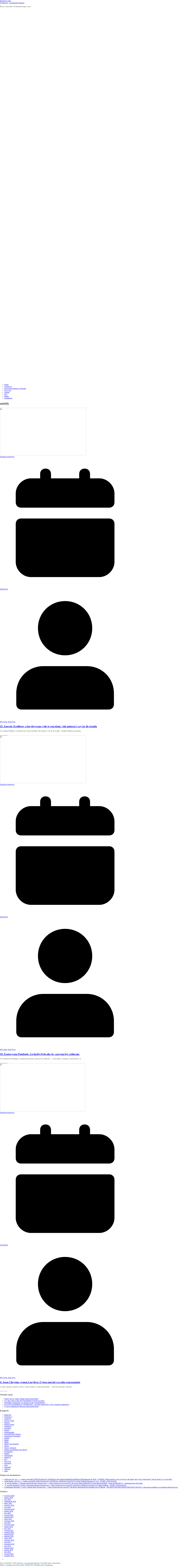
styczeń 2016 (8, 1554)
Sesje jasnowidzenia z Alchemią (15, 388)
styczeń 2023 (8, 1530)
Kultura (6, 392)
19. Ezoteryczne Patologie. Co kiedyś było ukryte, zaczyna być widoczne (39, 1054)
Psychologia (8, 1452)
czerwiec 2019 (9, 1540)
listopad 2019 (8, 1536)
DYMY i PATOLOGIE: (108, 1481)
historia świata (9, 1424)
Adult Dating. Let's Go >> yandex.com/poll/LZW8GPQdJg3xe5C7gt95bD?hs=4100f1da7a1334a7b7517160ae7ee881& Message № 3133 (51, 1481)
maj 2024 (7, 1507)
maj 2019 (7, 1542)
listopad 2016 (8, 1548)
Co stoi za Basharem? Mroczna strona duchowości (21, 1406)
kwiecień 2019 (9, 1544)
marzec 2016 (8, 1550)
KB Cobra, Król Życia (7, 722)
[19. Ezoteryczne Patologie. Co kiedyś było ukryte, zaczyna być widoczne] (43, 782)
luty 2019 (7, 1546)
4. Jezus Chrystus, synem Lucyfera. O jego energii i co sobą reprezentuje (40, 1382)
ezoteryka (11, 457)
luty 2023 (7, 1529)
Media (6, 396)
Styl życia (7, 390)
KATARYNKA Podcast (12, 1434)
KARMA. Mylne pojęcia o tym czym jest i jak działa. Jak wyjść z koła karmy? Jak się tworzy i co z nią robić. (135, 1479)
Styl (5, 394)
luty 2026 (7, 1499)
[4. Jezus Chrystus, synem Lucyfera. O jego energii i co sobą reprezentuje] (42, 1111)
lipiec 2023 (8, 1519)
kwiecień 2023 (9, 1525)
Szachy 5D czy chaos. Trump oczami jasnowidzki (21, 1399)
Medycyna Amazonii (11, 1444)
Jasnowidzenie (9, 1432)
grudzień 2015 (9, 1556)
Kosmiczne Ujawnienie (12, 1436)
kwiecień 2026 (9, 1496)
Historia (7, 1423)
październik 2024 (10, 1501)
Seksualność (8, 1455)
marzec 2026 (8, 1498)
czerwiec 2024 (9, 1505)
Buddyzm (7, 1415)
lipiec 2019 (8, 1538)
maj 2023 (7, 1523)
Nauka (6, 1446)
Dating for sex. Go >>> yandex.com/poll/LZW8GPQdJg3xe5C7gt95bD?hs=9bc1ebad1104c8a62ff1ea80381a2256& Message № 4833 (50, 1479)
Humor (6, 1430)
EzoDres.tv (8, 386)
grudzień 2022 (9, 1532)
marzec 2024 (8, 1511)
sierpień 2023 (8, 1517)
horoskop (7, 1428)
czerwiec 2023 (9, 1521)
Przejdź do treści (5, 1)
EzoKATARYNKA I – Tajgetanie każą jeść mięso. (125, 1483)
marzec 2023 (8, 1527)
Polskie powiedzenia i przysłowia (15, 1450)
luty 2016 (7, 1552)
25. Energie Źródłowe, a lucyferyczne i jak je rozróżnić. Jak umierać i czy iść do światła (48, 726)
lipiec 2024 (8, 1503)
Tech (6, 1465)
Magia (6, 1440)
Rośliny (7, 1454)
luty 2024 (7, 1513)
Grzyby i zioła (9, 1421)
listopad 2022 (8, 1534)
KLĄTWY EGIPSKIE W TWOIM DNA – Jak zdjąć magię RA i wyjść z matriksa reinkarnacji (36, 1404)
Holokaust (7, 1426)
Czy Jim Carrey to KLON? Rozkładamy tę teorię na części (24, 1401)
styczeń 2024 (8, 1515)
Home (6, 385)
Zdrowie (7, 1469)
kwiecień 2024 (9, 1509)
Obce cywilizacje (10, 1448)
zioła (6, 1471)
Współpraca (8, 398)
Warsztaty (7, 1467)
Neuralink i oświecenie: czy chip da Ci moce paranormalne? (24, 1403)
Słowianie (7, 1463)
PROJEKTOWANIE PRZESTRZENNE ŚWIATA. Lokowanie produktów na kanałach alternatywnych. (142, 1487)
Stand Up (7, 1457)
